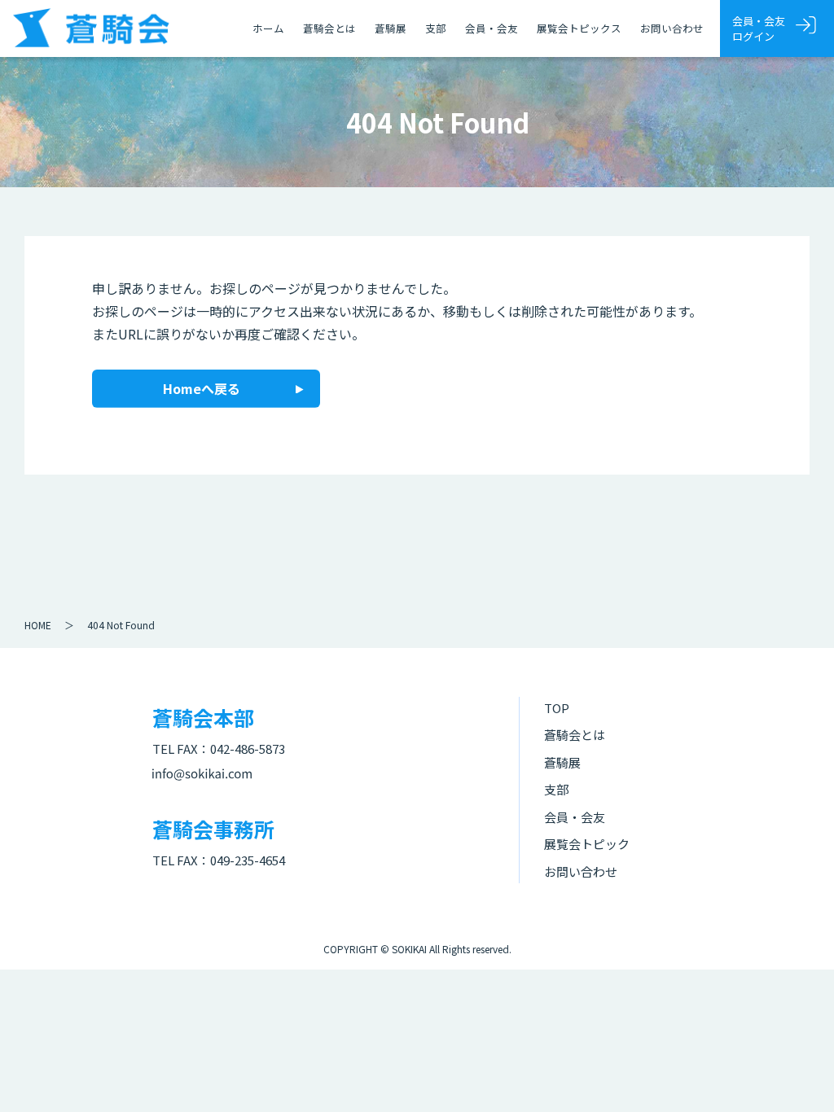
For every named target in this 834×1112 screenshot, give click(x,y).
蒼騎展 (390, 28)
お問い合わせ (672, 28)
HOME (37, 625)
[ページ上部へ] (797, 1075)
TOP (556, 707)
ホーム (268, 28)
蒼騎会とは (329, 28)
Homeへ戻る (201, 388)
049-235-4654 (247, 860)
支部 (435, 28)
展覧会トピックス (579, 28)
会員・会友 (491, 28)
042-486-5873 (247, 748)
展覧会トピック (587, 843)
